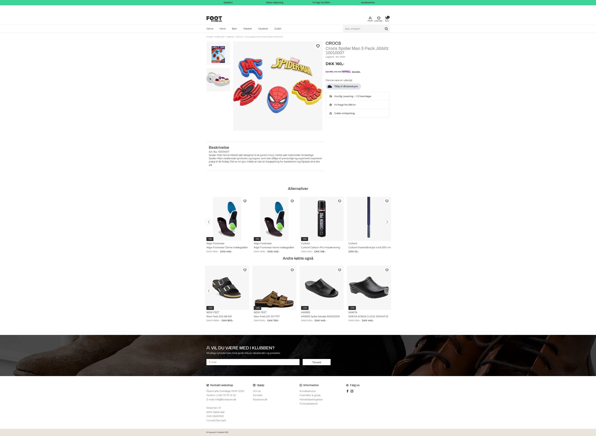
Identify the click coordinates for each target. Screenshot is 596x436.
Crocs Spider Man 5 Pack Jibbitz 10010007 (264, 37)
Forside (209, 37)
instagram (351, 391)
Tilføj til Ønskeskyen (346, 86)
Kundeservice (368, 2)
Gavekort (228, 2)
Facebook (347, 391)
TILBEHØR (219, 37)
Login (370, 18)
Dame (209, 28)
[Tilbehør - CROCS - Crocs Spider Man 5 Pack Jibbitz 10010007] (218, 53)
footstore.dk (260, 399)
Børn (234, 28)
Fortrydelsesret (309, 403)
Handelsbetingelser (311, 399)
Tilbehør (230, 37)
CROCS (239, 37)
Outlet (277, 28)
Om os (257, 391)
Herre (222, 28)
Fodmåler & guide (310, 395)
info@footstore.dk (225, 399)
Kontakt (257, 395)
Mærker (247, 28)
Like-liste (318, 46)
